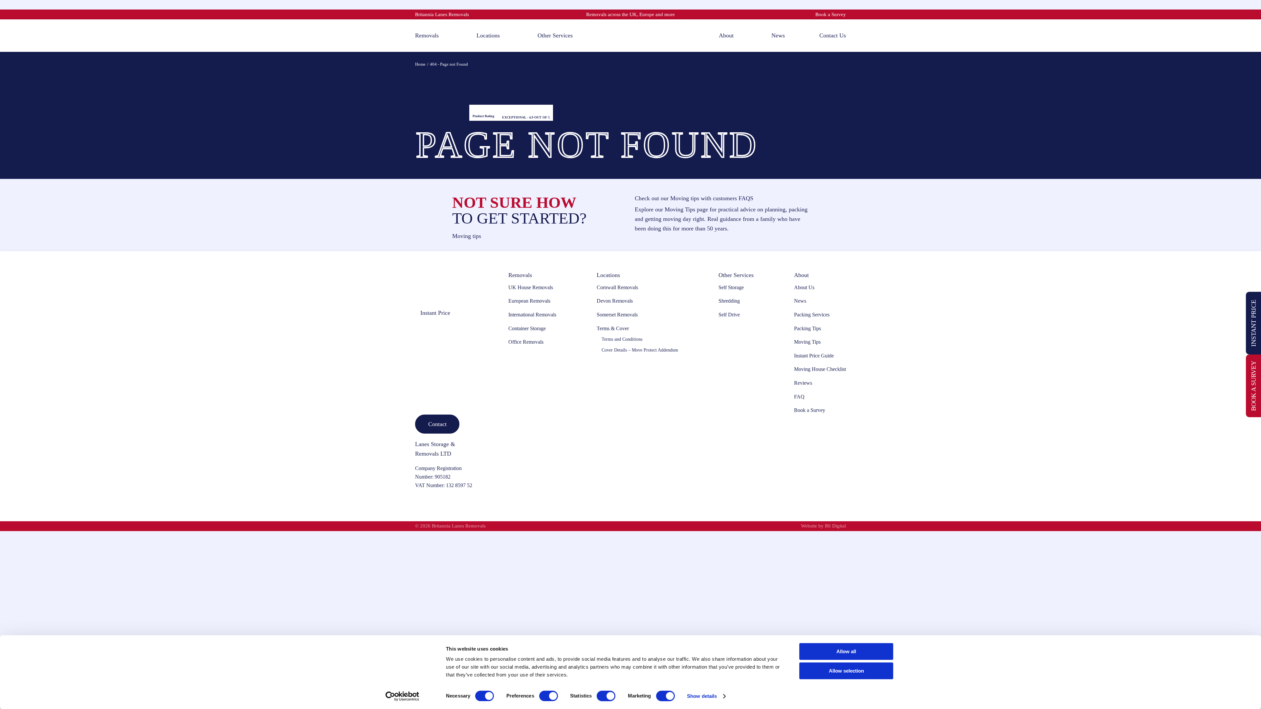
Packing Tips (807, 328)
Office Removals (525, 342)
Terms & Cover (613, 328)
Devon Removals (615, 301)
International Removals (532, 314)
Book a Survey (830, 14)
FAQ (799, 396)
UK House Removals (530, 287)
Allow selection (846, 671)
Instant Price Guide (814, 355)
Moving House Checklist (820, 369)
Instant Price (1253, 323)
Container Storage (527, 328)
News (800, 301)
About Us (804, 287)
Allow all (846, 651)
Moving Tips (807, 342)
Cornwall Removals (617, 287)
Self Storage (731, 287)
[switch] (548, 696)
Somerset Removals (617, 314)
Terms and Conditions (622, 339)
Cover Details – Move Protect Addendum (640, 350)
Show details (702, 696)
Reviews (803, 383)
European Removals (529, 301)
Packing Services (812, 314)
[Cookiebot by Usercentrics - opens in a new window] (402, 696)
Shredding (729, 301)
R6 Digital (835, 525)
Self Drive (729, 314)
